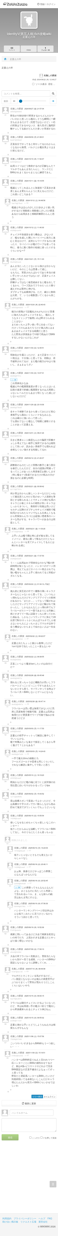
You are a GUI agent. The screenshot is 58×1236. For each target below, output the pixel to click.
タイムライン (49, 1096)
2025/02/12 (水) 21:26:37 (34, 458)
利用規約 (6, 1218)
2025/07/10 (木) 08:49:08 (35, 969)
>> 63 (26, 971)
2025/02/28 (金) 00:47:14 (35, 701)
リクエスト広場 (28, 1221)
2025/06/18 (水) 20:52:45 (38, 880)
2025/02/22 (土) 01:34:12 (34, 584)
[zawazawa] (15, 4)
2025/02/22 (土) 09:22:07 (35, 636)
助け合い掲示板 (10, 1221)
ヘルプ (42, 1218)
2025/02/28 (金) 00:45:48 (34, 675)
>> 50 (27, 704)
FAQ (50, 1218)
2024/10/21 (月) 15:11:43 (34, 259)
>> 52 (27, 754)
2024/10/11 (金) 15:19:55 (34, 181)
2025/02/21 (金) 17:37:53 (34, 555)
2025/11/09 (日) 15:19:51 (35, 1052)
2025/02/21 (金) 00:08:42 (34, 486)
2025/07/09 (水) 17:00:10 (34, 949)
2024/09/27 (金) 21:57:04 (34, 108)
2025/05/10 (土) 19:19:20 (34, 775)
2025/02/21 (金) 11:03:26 (35, 528)
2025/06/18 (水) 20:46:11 (38, 864)
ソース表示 (41, 84)
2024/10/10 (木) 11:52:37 (34, 159)
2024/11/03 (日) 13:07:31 (34, 373)
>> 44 (27, 531)
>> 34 (26, 203)
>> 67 (27, 1055)
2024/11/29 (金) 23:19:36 (34, 404)
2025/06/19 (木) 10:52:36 (34, 927)
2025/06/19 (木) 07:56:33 (38, 903)
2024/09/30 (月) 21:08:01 (34, 137)
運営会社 (43, 1221)
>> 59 (17, 887)
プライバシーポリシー (25, 1218)
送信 (10, 1137)
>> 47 (26, 639)
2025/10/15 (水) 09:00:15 (34, 996)
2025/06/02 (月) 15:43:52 (34, 794)
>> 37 (27, 307)
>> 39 (13, 379)
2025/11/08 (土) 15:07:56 (34, 1036)
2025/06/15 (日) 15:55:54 (34, 815)
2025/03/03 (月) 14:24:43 (35, 751)
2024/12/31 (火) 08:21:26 (34, 433)
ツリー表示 (37, 1096)
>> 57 (29, 850)
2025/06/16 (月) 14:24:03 (38, 848)
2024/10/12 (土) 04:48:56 (35, 200)
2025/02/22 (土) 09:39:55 (34, 656)
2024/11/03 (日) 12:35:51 (34, 348)
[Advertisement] (29, 1179)
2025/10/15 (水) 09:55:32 (34, 1017)
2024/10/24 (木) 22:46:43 (35, 304)
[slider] (20, 101)
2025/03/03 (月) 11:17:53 (34, 728)
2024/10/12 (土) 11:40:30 (34, 227)
